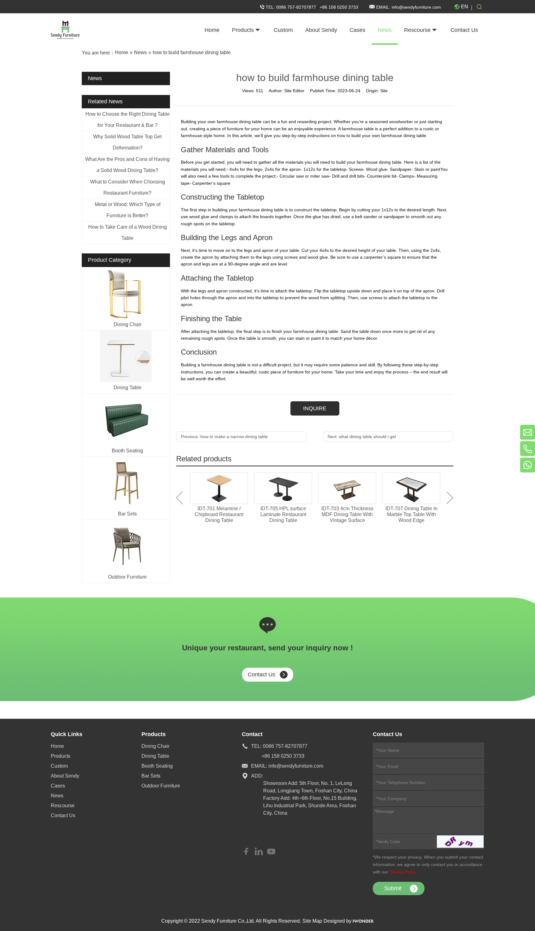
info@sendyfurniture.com (416, 7)
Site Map (312, 921)
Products (60, 756)
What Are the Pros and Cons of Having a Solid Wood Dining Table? (127, 165)
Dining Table (127, 387)
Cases (58, 785)
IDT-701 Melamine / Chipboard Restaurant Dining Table (219, 514)
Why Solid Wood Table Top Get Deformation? (127, 142)
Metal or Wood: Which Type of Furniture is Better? (127, 210)
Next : (362, 436)
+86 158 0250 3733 (339, 7)
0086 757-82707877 (296, 7)
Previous (179, 497)
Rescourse (63, 805)
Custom (59, 766)
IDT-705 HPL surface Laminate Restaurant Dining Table (283, 514)
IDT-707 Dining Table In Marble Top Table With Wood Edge (411, 514)
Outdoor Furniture (127, 577)
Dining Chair (127, 324)
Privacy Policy (402, 871)
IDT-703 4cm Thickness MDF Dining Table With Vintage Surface (347, 514)
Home (57, 746)
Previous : (224, 436)
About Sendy (65, 775)
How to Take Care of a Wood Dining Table (127, 232)
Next (450, 497)
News (57, 795)
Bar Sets (127, 513)
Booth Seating (127, 450)
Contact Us (261, 674)
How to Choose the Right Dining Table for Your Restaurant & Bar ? (127, 119)
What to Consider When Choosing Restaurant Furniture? (127, 187)
